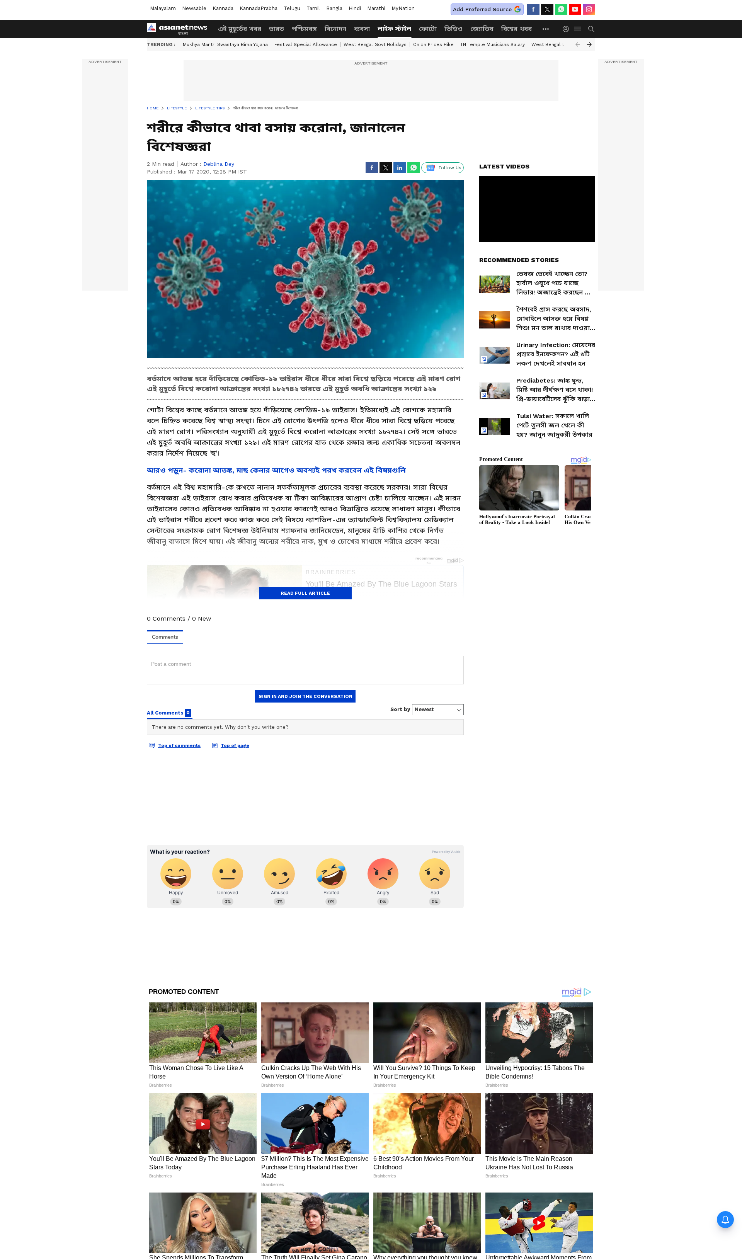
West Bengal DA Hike (555, 44)
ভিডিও (453, 28)
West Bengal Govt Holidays (375, 44)
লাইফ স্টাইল (394, 28)
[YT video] (575, 9)
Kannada (223, 8)
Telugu (292, 8)
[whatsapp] (561, 9)
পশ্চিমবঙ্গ (304, 28)
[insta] (589, 9)
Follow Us (450, 167)
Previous (578, 44)
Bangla (334, 8)
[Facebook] (533, 9)
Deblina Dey (218, 164)
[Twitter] (547, 9)
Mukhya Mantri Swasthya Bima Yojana (225, 44)
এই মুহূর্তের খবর (239, 28)
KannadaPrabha (258, 8)
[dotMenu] (546, 29)
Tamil (313, 8)
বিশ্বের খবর (516, 28)
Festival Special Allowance (305, 44)
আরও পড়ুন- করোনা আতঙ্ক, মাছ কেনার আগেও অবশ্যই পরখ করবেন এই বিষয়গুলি (276, 470)
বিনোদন (335, 28)
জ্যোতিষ (482, 28)
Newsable (194, 8)
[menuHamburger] (578, 29)
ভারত (276, 28)
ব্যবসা (362, 28)
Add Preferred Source (482, 9)
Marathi (376, 8)
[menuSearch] (591, 29)
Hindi (355, 8)
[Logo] (180, 29)
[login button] (568, 29)
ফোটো (428, 28)
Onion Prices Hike (433, 44)
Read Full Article (305, 593)
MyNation (403, 8)
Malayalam (163, 8)
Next (589, 44)
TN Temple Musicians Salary (492, 44)
